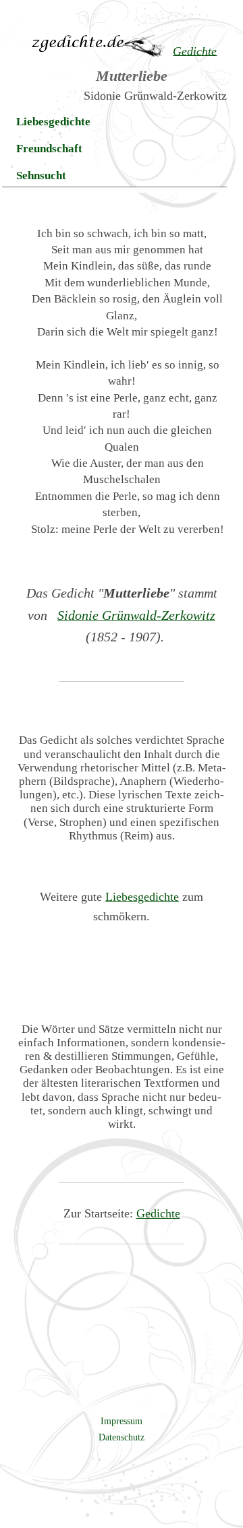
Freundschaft (49, 148)
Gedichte (158, 1213)
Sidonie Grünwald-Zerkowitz (136, 615)
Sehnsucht (41, 175)
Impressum (121, 1420)
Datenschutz (121, 1437)
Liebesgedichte (53, 121)
